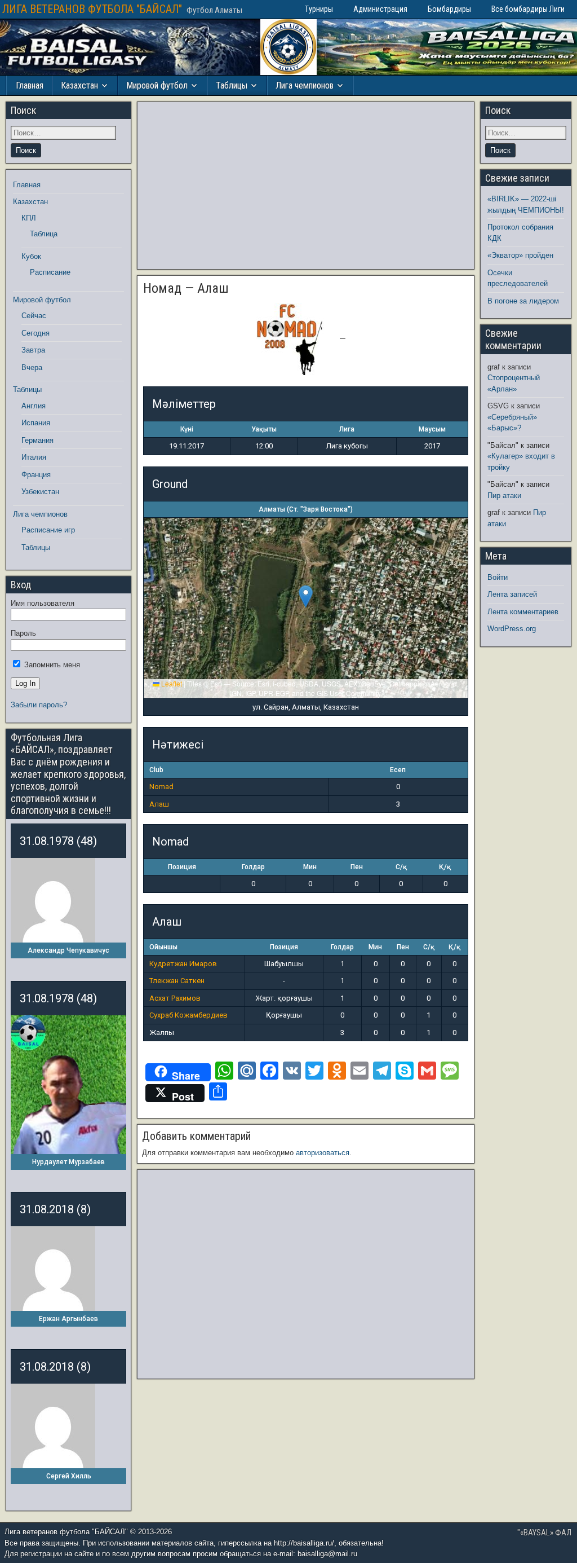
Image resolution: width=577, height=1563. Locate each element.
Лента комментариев (522, 611)
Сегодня (35, 333)
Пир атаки (504, 495)
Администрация (380, 9)
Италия (33, 457)
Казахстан (79, 85)
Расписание (50, 272)
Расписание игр (48, 530)
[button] (306, 596)
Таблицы (231, 85)
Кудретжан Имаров (183, 963)
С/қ (401, 867)
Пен (356, 867)
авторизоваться (322, 1152)
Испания (35, 423)
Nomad (161, 786)
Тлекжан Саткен (177, 980)
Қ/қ (445, 867)
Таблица (43, 234)
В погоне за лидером (523, 301)
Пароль (23, 633)
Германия (37, 440)
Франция (36, 474)
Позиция (182, 867)
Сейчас (33, 315)
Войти (497, 577)
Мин (310, 867)
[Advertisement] (305, 186)
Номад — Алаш (186, 288)
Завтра (33, 350)
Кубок (31, 256)
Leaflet (170, 683)
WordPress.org (511, 628)
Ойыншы (163, 947)
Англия (33, 406)
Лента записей (512, 594)
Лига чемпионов (305, 85)
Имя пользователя (42, 603)
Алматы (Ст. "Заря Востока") (306, 509)
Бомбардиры (449, 9)
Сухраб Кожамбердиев (188, 1015)
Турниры (319, 9)
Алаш (159, 804)
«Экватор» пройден (520, 255)
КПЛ (28, 218)
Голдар (253, 867)
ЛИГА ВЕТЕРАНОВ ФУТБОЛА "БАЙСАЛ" (92, 9)
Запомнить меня (51, 665)
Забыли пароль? (39, 705)
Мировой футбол (157, 85)
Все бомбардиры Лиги (528, 9)
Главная (29, 85)
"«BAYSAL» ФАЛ (544, 1532)
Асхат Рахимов (175, 998)
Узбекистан (40, 491)
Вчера (31, 367)
